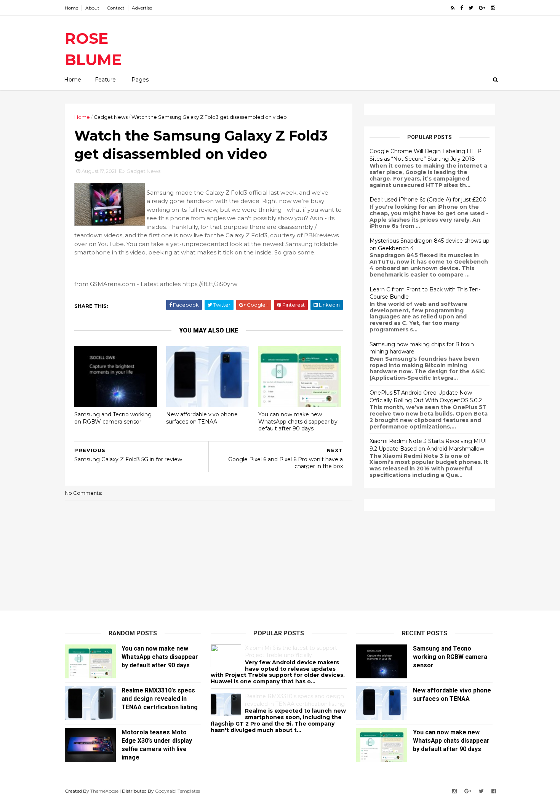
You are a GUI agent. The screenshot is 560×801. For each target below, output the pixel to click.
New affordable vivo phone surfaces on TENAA (202, 418)
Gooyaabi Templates (177, 791)
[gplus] (482, 8)
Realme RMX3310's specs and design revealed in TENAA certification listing (160, 699)
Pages (140, 79)
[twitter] (471, 8)
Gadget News (111, 117)
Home (71, 8)
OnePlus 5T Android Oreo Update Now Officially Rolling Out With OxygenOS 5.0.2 (426, 396)
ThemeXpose (104, 791)
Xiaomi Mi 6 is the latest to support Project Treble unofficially (291, 651)
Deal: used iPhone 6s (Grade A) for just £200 (428, 199)
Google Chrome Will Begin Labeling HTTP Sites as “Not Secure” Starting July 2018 (426, 155)
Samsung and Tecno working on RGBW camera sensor (113, 418)
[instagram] (493, 8)
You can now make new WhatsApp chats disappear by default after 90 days (298, 421)
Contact (116, 8)
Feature (105, 79)
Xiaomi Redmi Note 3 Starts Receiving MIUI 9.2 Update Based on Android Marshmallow (428, 445)
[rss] (452, 8)
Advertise (142, 8)
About (92, 8)
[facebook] (461, 8)
